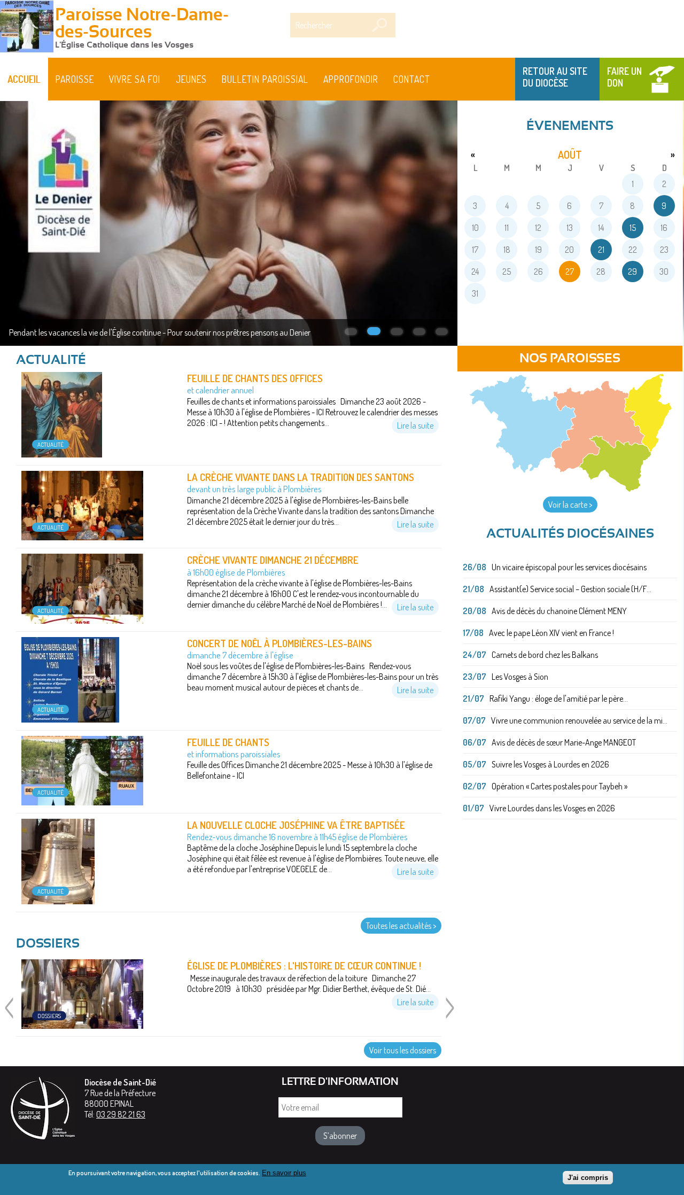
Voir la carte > (570, 504)
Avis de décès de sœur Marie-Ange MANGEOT (564, 742)
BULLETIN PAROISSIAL (265, 79)
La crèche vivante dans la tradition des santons (300, 477)
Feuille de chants (228, 742)
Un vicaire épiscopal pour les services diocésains (569, 567)
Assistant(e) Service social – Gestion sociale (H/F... (570, 589)
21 (601, 249)
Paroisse (75, 79)
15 (632, 227)
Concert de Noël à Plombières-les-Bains (279, 643)
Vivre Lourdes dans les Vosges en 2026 (552, 808)
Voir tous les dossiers (402, 1050)
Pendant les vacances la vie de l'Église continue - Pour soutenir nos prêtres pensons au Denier (159, 332)
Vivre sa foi (134, 79)
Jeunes (191, 79)
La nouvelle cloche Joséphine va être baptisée (296, 825)
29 (632, 271)
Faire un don (624, 77)
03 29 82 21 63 (120, 1114)
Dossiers (49, 1016)
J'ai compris (588, 1178)
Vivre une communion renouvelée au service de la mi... (579, 720)
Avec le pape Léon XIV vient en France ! (551, 632)
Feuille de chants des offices (255, 378)
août (570, 154)
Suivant (449, 1014)
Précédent (8, 1014)
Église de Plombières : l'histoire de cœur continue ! (304, 965)
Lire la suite (415, 425)
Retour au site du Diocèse (555, 77)
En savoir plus (284, 1173)
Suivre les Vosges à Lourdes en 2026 (550, 764)
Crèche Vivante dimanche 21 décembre (273, 560)
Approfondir (350, 79)
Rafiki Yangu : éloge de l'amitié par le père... (558, 698)
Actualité (50, 444)
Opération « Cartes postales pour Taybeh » (559, 786)
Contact (411, 79)
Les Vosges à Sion (520, 676)
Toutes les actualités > (401, 925)
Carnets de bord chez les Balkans (545, 654)
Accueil (24, 79)
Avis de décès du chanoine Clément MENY (559, 611)
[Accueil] (26, 28)
